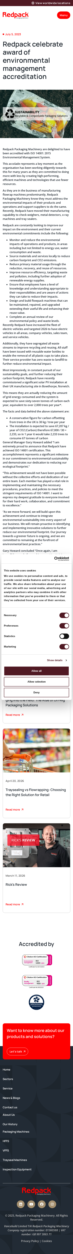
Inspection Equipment (17, 1169)
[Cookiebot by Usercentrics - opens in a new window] (54, 559)
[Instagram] (52, 1204)
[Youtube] (31, 1204)
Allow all (36, 670)
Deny (36, 692)
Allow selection (37, 681)
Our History (10, 1124)
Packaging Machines (16, 1131)
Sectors (8, 1079)
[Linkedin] (21, 1204)
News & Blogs (11, 1098)
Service (8, 1088)
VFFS (6, 1150)
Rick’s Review (16, 884)
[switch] (64, 625)
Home (6, 1069)
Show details (54, 660)
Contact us (10, 1107)
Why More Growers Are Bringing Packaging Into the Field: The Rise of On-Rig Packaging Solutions (36, 700)
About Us (9, 1115)
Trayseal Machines (15, 1160)
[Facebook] (42, 1204)
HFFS (6, 1141)
